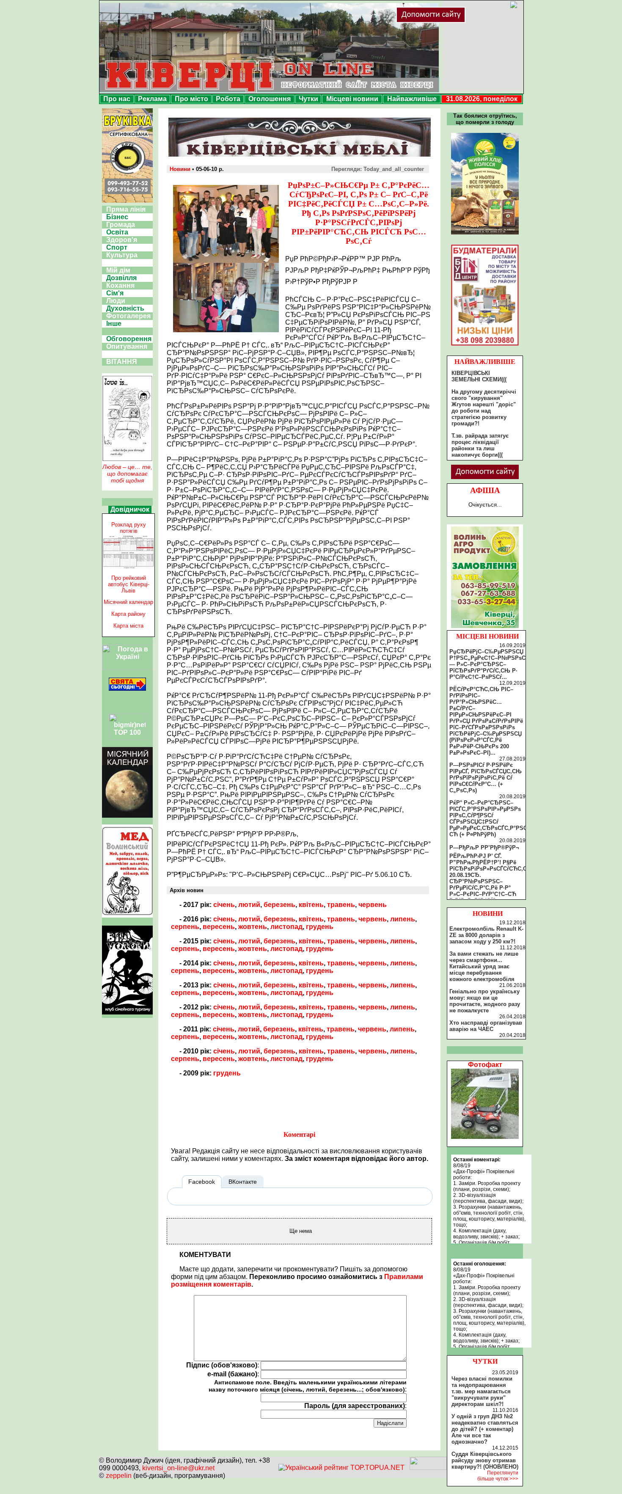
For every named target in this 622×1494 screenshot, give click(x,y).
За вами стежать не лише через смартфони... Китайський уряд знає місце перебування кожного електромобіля (483, 966)
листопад (286, 926)
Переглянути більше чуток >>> (497, 1476)
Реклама (152, 98)
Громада (120, 224)
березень (279, 904)
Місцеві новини (352, 98)
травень (341, 904)
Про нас (116, 98)
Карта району (128, 614)
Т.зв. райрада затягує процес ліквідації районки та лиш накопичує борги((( (480, 445)
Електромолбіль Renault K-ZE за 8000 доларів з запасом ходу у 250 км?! (486, 935)
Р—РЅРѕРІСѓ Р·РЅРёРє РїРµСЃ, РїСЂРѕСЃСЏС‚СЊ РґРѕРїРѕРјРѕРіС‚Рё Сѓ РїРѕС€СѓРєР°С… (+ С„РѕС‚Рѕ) (485, 778)
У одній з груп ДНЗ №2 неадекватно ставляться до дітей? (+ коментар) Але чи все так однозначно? (484, 1429)
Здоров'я (121, 239)
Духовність (125, 308)
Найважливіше (412, 98)
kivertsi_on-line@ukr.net (178, 1468)
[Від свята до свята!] (127, 688)
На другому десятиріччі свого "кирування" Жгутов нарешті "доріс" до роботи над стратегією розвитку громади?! (483, 408)
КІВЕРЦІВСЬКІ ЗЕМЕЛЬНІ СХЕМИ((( (478, 376)
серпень (185, 926)
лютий (249, 904)
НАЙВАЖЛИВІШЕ (484, 361)
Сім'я (115, 293)
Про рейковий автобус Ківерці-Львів (128, 584)
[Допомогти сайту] (458, 21)
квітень (311, 904)
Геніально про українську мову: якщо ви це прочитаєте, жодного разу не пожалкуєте (484, 1001)
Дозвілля (121, 277)
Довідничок (129, 509)
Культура (122, 255)
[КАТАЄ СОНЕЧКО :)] (485, 1136)
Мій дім (118, 270)
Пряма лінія (126, 209)
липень (402, 919)
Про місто (191, 98)
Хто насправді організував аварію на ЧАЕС (485, 1026)
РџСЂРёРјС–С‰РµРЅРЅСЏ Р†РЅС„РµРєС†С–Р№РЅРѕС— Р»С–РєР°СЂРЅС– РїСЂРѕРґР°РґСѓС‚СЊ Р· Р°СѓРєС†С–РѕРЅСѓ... (487, 664)
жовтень (252, 926)
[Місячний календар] (127, 815)
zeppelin (119, 1475)
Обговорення (128, 338)
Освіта (117, 232)
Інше (113, 323)
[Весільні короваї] (485, 628)
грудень (319, 926)
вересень (219, 926)
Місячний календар (128, 602)
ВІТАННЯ (121, 361)
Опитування (126, 346)
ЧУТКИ (485, 1361)
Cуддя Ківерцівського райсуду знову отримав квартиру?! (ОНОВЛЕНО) (484, 1460)
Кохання (120, 285)
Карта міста (128, 626)
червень (372, 904)
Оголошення (269, 98)
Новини (180, 169)
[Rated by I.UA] (428, 1467)
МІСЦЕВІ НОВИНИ (487, 636)
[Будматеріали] (485, 345)
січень (224, 904)
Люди (115, 300)
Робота (228, 98)
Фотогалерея (128, 316)
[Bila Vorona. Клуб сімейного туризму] (127, 1014)
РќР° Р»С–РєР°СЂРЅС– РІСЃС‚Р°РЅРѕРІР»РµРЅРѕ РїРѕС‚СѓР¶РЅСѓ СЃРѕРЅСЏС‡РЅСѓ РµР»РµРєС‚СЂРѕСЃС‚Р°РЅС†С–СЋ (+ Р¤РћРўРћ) (493, 818)
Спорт (116, 247)
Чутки (308, 98)
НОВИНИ (488, 913)
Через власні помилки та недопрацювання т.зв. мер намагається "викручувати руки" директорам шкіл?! (481, 1391)
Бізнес (117, 217)
